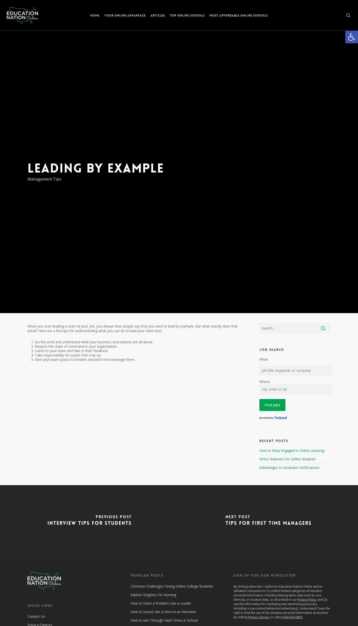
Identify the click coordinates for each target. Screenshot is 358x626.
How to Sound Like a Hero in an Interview (163, 611)
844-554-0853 (292, 617)
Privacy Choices (258, 617)
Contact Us (36, 616)
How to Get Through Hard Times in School (164, 620)
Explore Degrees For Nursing (153, 594)
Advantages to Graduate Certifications (289, 467)
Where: (264, 381)
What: (263, 359)
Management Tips (44, 179)
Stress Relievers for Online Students (287, 459)
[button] (351, 37)
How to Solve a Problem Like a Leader (161, 603)
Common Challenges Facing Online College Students (172, 586)
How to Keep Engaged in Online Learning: (292, 450)
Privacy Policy (307, 600)
